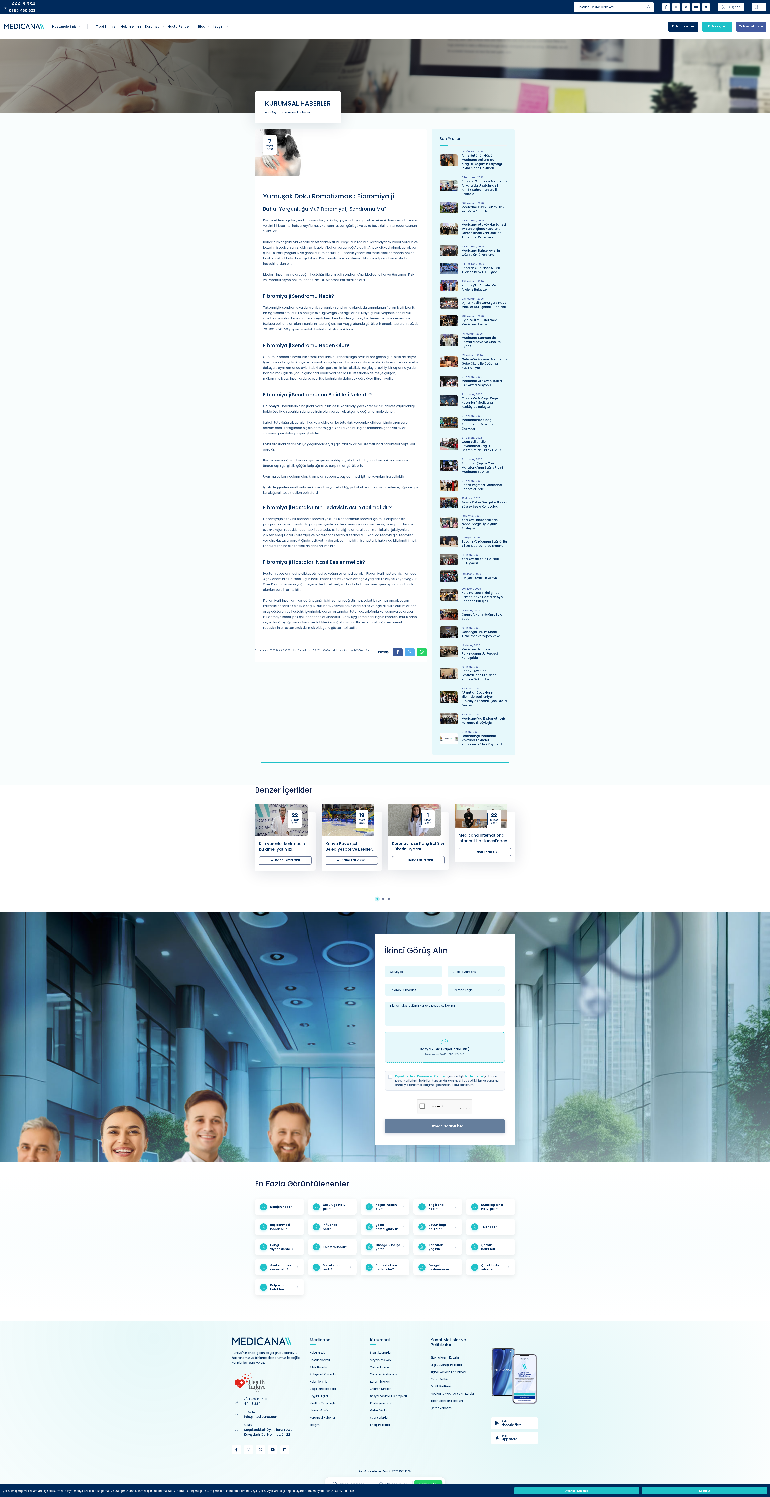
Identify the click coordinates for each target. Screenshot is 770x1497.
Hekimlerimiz (318, 1382)
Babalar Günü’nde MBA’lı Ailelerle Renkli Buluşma (481, 270)
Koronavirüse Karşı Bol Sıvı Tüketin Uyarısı (285, 846)
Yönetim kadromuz (383, 1374)
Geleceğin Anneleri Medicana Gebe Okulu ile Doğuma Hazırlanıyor (484, 363)
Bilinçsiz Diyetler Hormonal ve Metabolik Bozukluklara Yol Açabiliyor (684, 846)
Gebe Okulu (378, 1410)
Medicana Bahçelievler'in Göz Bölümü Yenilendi (481, 252)
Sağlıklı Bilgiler (319, 1396)
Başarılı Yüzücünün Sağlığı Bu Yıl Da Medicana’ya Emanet (484, 543)
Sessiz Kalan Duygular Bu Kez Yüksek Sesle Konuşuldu (484, 504)
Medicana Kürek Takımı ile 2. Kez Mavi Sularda (483, 209)
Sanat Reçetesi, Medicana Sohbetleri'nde (482, 487)
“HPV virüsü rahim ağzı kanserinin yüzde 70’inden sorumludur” (617, 865)
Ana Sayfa (272, 112)
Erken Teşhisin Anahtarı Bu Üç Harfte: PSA (85, 846)
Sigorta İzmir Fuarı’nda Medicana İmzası (479, 322)
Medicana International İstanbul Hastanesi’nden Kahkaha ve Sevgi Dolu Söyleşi (350, 838)
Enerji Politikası (380, 1425)
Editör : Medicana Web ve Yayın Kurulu (352, 650)
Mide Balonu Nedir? (478, 865)
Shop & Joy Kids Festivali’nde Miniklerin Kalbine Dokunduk (479, 675)
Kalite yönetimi (380, 1403)
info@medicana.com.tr (263, 1416)
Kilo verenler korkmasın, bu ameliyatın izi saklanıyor (149, 846)
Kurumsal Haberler (297, 112)
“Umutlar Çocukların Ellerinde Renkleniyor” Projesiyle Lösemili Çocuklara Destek (484, 698)
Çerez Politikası (345, 1491)
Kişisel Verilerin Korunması (448, 1372)
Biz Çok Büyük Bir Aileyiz (480, 578)
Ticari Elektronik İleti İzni (447, 1401)
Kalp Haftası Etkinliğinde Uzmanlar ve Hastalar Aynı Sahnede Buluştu (483, 597)
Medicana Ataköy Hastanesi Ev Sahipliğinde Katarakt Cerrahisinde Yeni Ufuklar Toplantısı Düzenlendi (484, 230)
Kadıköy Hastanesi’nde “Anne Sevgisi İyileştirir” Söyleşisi (480, 524)
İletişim (315, 1425)
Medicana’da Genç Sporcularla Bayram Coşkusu (477, 424)
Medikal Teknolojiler (323, 1403)
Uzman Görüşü (320, 1410)
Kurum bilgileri (380, 1382)
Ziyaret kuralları (380, 1389)
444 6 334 (252, 1403)
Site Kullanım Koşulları (445, 1357)
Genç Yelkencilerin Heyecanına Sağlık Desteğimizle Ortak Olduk (481, 446)
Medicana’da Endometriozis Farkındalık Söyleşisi (484, 720)
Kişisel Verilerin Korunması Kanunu (420, 1076)
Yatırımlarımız (379, 1367)
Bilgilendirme (473, 1076)
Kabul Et (704, 1491)
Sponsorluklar (379, 1418)
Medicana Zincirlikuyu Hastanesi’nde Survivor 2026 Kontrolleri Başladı (415, 838)
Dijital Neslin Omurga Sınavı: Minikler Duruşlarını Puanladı (484, 305)
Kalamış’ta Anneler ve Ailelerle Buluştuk (479, 287)
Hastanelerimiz (320, 1360)
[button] (379, 899)
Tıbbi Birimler (318, 1367)
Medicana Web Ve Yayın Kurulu (452, 1394)
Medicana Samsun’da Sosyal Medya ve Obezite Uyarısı (481, 342)
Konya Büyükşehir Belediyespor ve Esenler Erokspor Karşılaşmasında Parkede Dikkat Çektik (219, 846)
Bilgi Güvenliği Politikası (446, 1365)
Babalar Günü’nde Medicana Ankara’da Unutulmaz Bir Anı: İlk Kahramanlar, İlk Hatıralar (484, 187)
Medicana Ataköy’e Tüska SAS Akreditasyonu (482, 383)
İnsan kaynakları (381, 1353)
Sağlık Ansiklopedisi (323, 1389)
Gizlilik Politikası (441, 1386)
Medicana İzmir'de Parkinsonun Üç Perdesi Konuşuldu (480, 653)
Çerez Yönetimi (441, 1408)
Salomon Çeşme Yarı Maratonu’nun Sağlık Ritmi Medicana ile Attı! (482, 467)
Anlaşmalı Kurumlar (323, 1374)
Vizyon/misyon (380, 1360)
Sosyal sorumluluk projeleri (388, 1396)
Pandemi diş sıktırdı (544, 846)
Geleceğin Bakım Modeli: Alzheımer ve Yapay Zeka (481, 634)
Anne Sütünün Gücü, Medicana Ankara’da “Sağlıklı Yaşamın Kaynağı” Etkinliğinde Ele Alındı (482, 161)
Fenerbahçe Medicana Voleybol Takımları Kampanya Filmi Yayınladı (482, 740)
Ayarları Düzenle (576, 1491)
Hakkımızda (317, 1353)
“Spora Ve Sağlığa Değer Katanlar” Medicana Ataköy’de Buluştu (480, 402)
